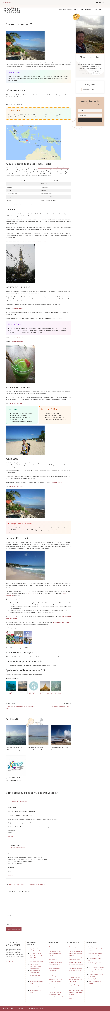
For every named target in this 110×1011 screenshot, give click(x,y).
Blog (42, 1008)
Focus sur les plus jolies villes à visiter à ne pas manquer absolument (35, 966)
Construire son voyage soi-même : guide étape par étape (55, 964)
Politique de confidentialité (28, 1008)
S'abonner (90, 120)
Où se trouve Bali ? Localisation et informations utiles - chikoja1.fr (27, 884)
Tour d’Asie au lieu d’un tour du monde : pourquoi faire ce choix (36, 955)
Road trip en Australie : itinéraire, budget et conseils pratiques (95, 948)
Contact (98, 9)
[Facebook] (97, 2)
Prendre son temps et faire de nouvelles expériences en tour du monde (75, 979)
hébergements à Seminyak (18, 308)
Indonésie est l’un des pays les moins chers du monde (53, 168)
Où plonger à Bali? (56, 482)
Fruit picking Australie (93, 978)
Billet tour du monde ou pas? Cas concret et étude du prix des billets (76, 992)
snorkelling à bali (32, 593)
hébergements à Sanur (16, 403)
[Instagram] (100, 2)
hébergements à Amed (16, 486)
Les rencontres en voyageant (56, 996)
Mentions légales (9, 1008)
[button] (105, 9)
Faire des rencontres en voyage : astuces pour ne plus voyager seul (55, 957)
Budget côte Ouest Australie (95, 953)
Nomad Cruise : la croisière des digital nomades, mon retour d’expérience (55, 975)
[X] (106, 2)
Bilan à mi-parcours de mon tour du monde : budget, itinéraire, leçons (75, 985)
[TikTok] (103, 2)
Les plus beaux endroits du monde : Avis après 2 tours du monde (75, 953)
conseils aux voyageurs (67, 9)
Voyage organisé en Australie (95, 955)
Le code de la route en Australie (96, 967)
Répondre (10, 836)
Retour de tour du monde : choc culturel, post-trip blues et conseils (76, 964)
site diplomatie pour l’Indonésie (62, 622)
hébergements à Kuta (17, 341)
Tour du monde (86, 9)
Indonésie (9, 20)
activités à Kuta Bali (17, 337)
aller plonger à (28, 591)
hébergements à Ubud (39, 241)
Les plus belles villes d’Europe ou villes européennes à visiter (35, 977)
